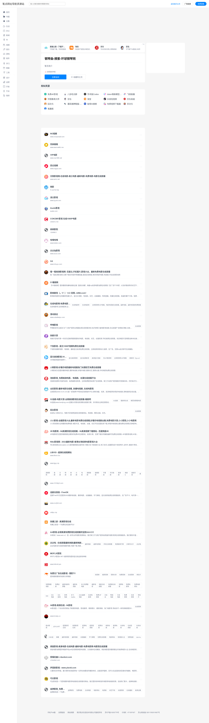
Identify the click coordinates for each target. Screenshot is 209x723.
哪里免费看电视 (136, 400)
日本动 (105, 596)
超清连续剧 (92, 626)
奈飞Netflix (73, 596)
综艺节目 (112, 690)
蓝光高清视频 (73, 358)
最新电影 (88, 544)
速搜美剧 (89, 474)
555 (47, 596)
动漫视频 (121, 690)
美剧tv (126, 474)
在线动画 (138, 626)
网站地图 (71, 712)
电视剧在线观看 (112, 585)
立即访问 (55, 77)
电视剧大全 (121, 637)
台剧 (76, 474)
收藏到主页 (77, 77)
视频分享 (114, 575)
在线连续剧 (130, 626)
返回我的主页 (175, 4)
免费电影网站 (137, 585)
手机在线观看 (108, 544)
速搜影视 (97, 474)
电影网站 (112, 637)
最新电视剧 (97, 544)
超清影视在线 (66, 626)
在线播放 (129, 690)
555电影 (52, 596)
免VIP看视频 (107, 358)
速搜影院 (48, 474)
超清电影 (84, 626)
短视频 (97, 575)
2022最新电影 (82, 596)
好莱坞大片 (130, 544)
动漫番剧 (83, 637)
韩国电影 (111, 596)
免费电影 (121, 585)
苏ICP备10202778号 (112, 712)
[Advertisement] (89, 25)
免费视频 (122, 575)
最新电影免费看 (66, 585)
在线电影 (122, 626)
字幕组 (104, 474)
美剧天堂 (133, 474)
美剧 (54, 474)
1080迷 (51, 637)
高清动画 (108, 626)
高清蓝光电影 (96, 358)
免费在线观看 (102, 637)
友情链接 (61, 712)
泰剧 (71, 474)
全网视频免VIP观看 (120, 358)
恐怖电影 (65, 596)
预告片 (139, 575)
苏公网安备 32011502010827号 (149, 712)
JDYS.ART (56, 626)
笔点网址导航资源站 (13, 4)
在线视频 (138, 326)
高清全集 (138, 690)
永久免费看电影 (84, 585)
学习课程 (92, 637)
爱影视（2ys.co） (135, 358)
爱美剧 (119, 474)
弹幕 (57, 637)
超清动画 (100, 626)
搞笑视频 (105, 575)
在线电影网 (85, 305)
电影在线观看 (102, 585)
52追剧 (115, 400)
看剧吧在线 (124, 400)
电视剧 (104, 690)
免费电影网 (128, 585)
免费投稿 (201, 4)
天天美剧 (112, 474)
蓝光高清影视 (84, 358)
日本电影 (118, 596)
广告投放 (188, 4)
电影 (82, 474)
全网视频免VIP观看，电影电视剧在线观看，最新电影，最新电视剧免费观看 (116, 305)
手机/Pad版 (52, 712)
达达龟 (139, 544)
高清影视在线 (75, 626)
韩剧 (65, 474)
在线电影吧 (75, 305)
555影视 (59, 596)
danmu (138, 637)
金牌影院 (71, 690)
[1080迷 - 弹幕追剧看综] (45, 637)
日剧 (60, 474)
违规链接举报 (51, 72)
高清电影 (115, 626)
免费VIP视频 (98, 596)
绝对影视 (48, 626)
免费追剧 (57, 585)
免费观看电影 (49, 585)
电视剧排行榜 (119, 544)
